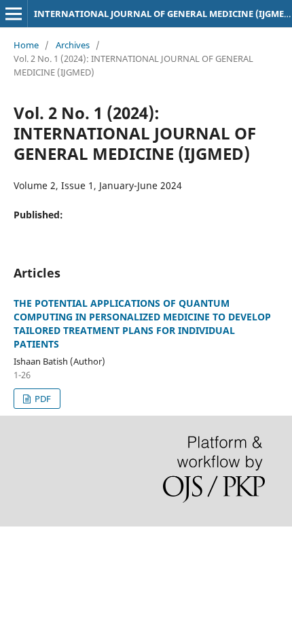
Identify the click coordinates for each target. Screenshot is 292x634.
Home (26, 45)
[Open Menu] (13, 13)
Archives (73, 45)
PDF (42, 399)
